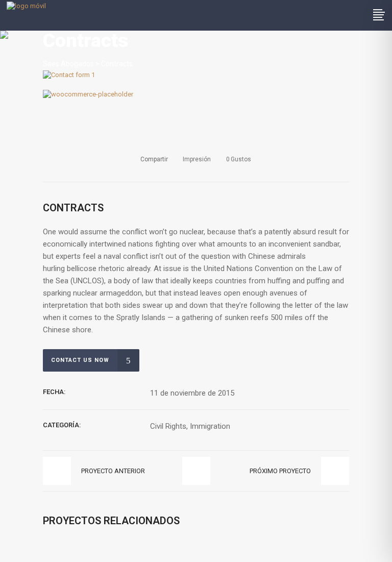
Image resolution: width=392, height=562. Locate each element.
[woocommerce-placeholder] (88, 94)
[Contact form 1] (69, 75)
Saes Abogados (68, 63)
